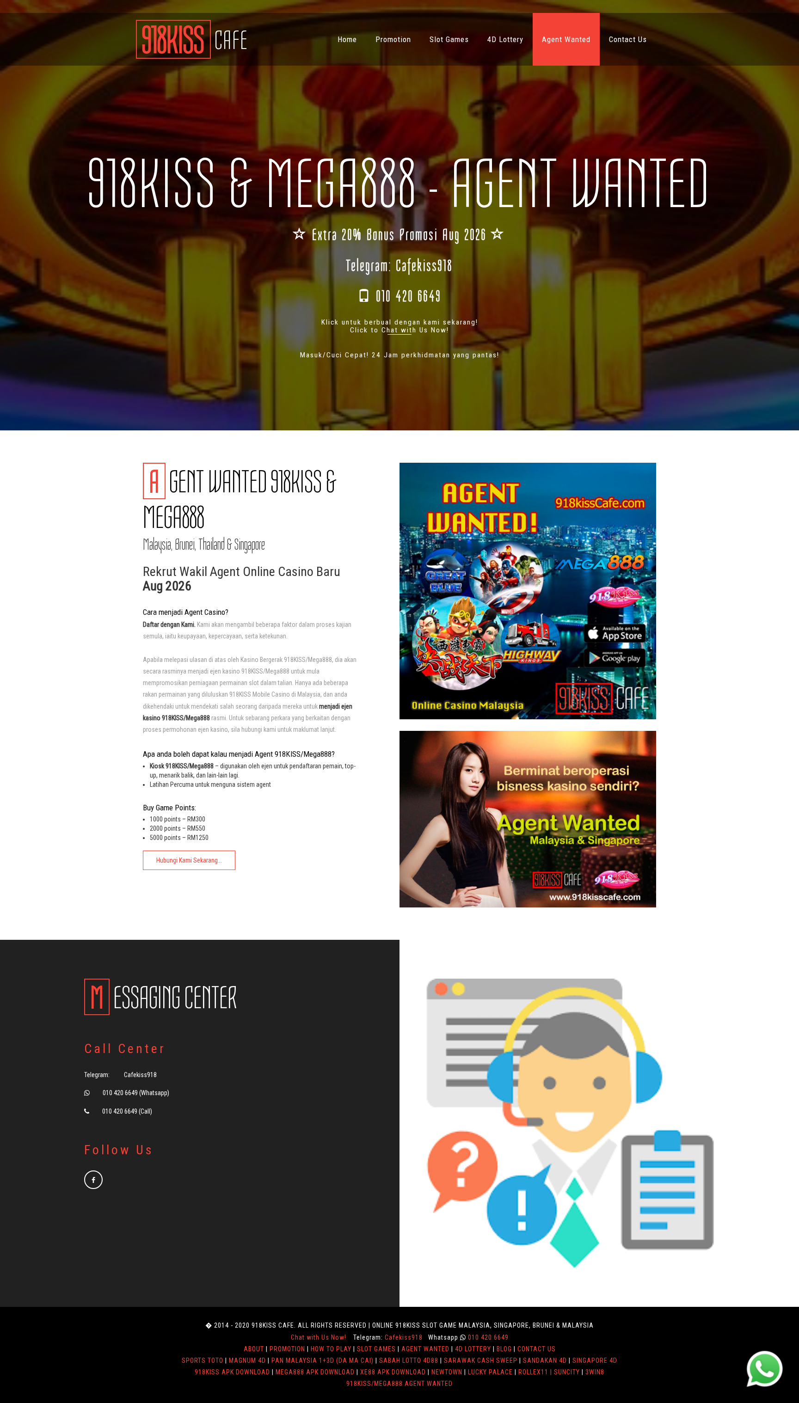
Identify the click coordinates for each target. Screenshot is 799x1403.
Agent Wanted (566, 39)
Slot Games (449, 39)
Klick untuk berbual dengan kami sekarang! (399, 322)
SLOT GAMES (376, 1349)
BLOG (504, 1349)
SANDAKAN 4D (545, 1360)
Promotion (393, 39)
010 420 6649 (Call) (127, 1111)
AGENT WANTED (425, 1349)
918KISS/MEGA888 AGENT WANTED (399, 1383)
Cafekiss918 (424, 266)
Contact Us (628, 39)
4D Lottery (505, 39)
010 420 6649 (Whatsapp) (136, 1093)
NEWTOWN (446, 1372)
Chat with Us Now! (318, 1337)
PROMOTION (287, 1349)
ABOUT (254, 1349)
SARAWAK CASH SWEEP (480, 1360)
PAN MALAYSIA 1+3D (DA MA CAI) (322, 1360)
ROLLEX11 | (536, 1372)
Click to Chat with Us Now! (399, 330)
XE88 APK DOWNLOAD (393, 1372)
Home (347, 39)
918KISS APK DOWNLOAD (232, 1372)
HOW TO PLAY (331, 1349)
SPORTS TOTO (202, 1360)
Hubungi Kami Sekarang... (189, 860)
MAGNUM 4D (247, 1360)
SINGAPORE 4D (594, 1360)
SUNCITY (567, 1372)
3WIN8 (594, 1372)
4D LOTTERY (473, 1349)
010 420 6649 (409, 296)
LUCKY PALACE (490, 1372)
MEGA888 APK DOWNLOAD (315, 1372)
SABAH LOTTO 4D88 (408, 1360)
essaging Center (164, 998)
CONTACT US (536, 1349)
